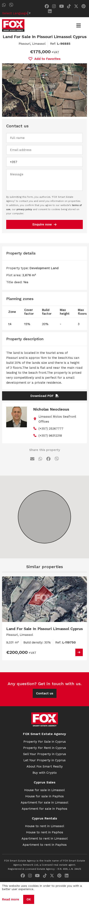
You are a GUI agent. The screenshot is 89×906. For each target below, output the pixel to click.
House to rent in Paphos (44, 832)
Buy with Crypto (44, 773)
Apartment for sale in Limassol (44, 802)
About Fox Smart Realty (44, 766)
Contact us (44, 693)
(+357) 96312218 (50, 435)
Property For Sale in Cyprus (44, 741)
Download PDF (42, 396)
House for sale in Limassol (44, 790)
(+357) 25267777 (50, 428)
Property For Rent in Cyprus (44, 748)
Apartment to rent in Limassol (45, 838)
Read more (10, 899)
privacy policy (24, 209)
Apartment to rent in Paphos (45, 845)
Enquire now (42, 224)
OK (28, 899)
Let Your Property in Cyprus (44, 760)
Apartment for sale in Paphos (44, 809)
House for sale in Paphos (44, 796)
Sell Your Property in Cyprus (44, 754)
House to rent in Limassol (44, 826)
